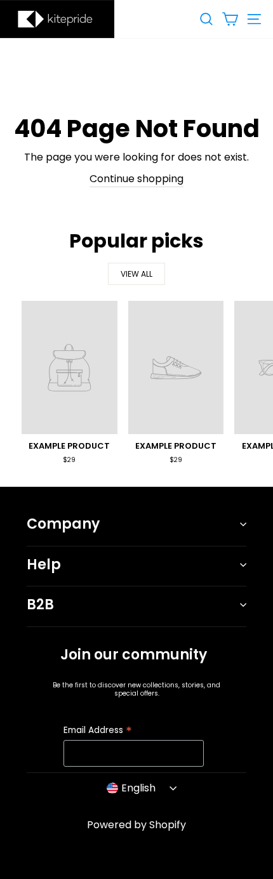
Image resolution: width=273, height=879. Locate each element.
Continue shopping (136, 178)
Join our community (133, 654)
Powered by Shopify (136, 824)
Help (44, 564)
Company (63, 524)
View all (136, 273)
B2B (40, 604)
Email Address (97, 731)
